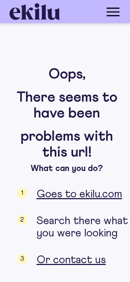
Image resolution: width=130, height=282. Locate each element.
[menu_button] (94, 12)
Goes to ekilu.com (79, 194)
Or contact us (71, 260)
